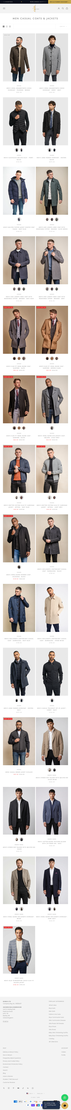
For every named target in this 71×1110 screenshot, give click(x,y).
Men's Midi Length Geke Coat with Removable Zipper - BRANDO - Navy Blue (19, 297)
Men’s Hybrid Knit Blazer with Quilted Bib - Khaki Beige (52, 778)
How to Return (7, 1055)
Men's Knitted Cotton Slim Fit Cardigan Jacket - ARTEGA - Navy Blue (19, 506)
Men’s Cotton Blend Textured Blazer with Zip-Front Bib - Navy (52, 842)
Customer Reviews (9, 1082)
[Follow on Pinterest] (13, 1088)
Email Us (5, 1021)
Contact (5, 1067)
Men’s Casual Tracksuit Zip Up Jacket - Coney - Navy (52, 709)
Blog (4, 1073)
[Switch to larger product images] (3, 26)
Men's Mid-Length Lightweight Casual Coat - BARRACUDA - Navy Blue (19, 639)
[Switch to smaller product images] (7, 26)
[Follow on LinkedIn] (28, 1088)
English (40, 1093)
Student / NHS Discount (10, 1079)
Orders (63, 1052)
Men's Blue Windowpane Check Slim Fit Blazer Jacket (19, 981)
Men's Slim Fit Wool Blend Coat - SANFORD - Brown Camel (52, 367)
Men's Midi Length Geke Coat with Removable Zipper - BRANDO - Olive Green (52, 228)
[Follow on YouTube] (18, 1088)
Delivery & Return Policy (10, 1052)
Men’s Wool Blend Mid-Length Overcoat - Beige (19, 917)
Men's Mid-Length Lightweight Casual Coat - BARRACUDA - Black (52, 570)
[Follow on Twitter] (4, 1088)
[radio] (17, 150)
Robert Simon (52, 775)
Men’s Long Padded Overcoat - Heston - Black (52, 158)
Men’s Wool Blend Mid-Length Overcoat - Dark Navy (52, 917)
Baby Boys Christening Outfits (58, 1036)
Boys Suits (52, 1008)
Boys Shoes (52, 1026)
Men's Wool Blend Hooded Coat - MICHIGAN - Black (19, 575)
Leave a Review (8, 1076)
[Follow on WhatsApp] (33, 1088)
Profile (63, 1055)
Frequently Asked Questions (12, 1058)
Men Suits (52, 1011)
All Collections (53, 1042)
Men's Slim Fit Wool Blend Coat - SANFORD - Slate (19, 367)
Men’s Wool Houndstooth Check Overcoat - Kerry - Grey (51, 89)
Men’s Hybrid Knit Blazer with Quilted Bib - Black (19, 848)
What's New (52, 1005)
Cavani (19, 85)
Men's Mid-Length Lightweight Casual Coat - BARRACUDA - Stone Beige (52, 639)
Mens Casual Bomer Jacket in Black (19, 772)
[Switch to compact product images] (10, 26)
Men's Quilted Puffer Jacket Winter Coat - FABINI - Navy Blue (19, 228)
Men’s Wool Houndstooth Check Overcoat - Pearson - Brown (19, 89)
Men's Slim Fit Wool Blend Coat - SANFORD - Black (19, 436)
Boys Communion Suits (56, 1017)
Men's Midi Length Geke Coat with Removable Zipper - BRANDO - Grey (52, 297)
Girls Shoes (52, 1029)
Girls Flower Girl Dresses (56, 1023)
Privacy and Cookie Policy (11, 1061)
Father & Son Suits (55, 1014)
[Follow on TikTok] (23, 1088)
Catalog (51, 1039)
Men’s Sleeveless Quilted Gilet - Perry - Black (19, 158)
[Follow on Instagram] (9, 1088)
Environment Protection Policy (12, 1064)
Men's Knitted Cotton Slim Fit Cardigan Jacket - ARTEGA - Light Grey (52, 506)
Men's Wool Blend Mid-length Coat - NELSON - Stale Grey (52, 436)
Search (5, 1070)
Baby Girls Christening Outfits (58, 1032)
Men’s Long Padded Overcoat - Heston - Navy (19, 709)
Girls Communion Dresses (57, 1020)
